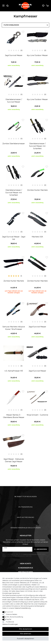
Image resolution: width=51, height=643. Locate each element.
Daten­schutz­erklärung (23, 608)
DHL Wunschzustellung (14, 617)
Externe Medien (11, 614)
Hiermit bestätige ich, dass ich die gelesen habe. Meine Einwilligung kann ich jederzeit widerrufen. (23, 555)
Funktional (10, 622)
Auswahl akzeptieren (25, 638)
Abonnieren (41, 549)
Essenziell (9, 612)
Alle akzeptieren (25, 629)
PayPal (8, 619)
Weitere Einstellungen (10, 624)
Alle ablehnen (25, 634)
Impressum (42, 604)
